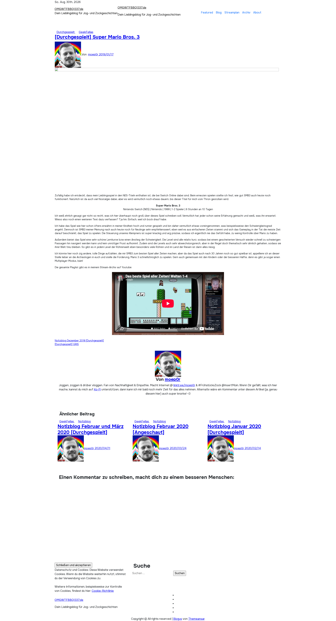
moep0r (93, 54)
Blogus (177, 619)
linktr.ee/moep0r (184, 385)
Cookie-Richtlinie (103, 591)
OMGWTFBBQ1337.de (69, 9)
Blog (219, 12)
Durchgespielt (66, 32)
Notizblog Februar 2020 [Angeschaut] (160, 429)
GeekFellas (86, 32)
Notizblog (84, 421)
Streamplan (231, 12)
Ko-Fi (97, 389)
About (257, 12)
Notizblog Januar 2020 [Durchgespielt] (234, 429)
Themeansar (196, 619)
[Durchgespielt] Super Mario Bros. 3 (97, 37)
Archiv (246, 12)
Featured (207, 12)
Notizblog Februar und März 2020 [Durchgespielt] (91, 429)
